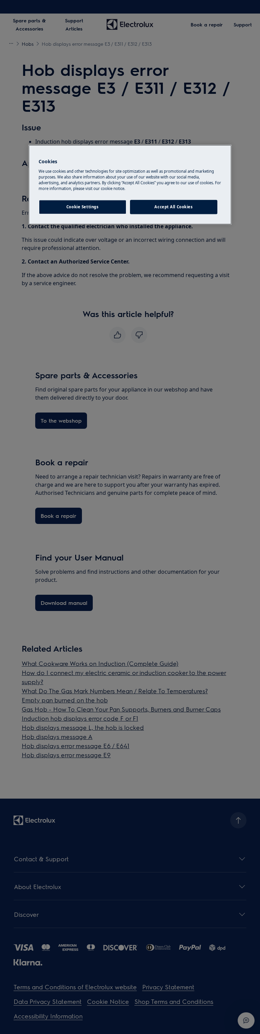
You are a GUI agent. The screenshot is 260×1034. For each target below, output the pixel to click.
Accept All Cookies (173, 206)
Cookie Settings (82, 206)
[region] (130, 185)
